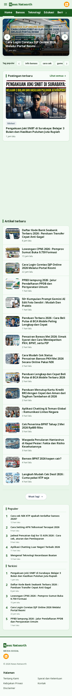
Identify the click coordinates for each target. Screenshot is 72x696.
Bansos (20, 12)
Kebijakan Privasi (13, 683)
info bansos (31, 63)
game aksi (62, 63)
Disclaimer (9, 688)
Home (8, 12)
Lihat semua (58, 75)
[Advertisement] (36, 180)
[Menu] (5, 4)
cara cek (47, 63)
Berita (61, 12)
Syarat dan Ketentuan (50, 678)
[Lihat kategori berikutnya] (66, 13)
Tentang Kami (11, 678)
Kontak (42, 683)
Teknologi (34, 12)
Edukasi (49, 12)
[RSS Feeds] (66, 4)
